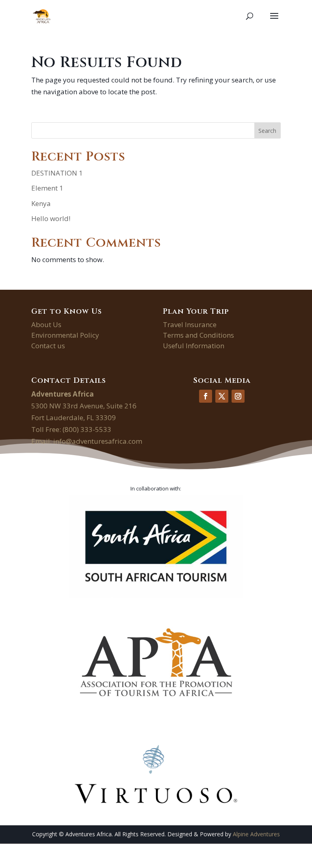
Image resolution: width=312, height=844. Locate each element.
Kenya (41, 203)
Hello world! (50, 218)
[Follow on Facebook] (205, 396)
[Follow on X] (221, 396)
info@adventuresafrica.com (97, 441)
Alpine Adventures (256, 834)
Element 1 (47, 188)
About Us (46, 324)
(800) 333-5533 (87, 429)
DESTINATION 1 (57, 173)
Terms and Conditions (198, 335)
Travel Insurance (190, 324)
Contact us (48, 345)
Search (267, 131)
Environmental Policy (65, 335)
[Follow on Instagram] (238, 396)
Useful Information (193, 345)
